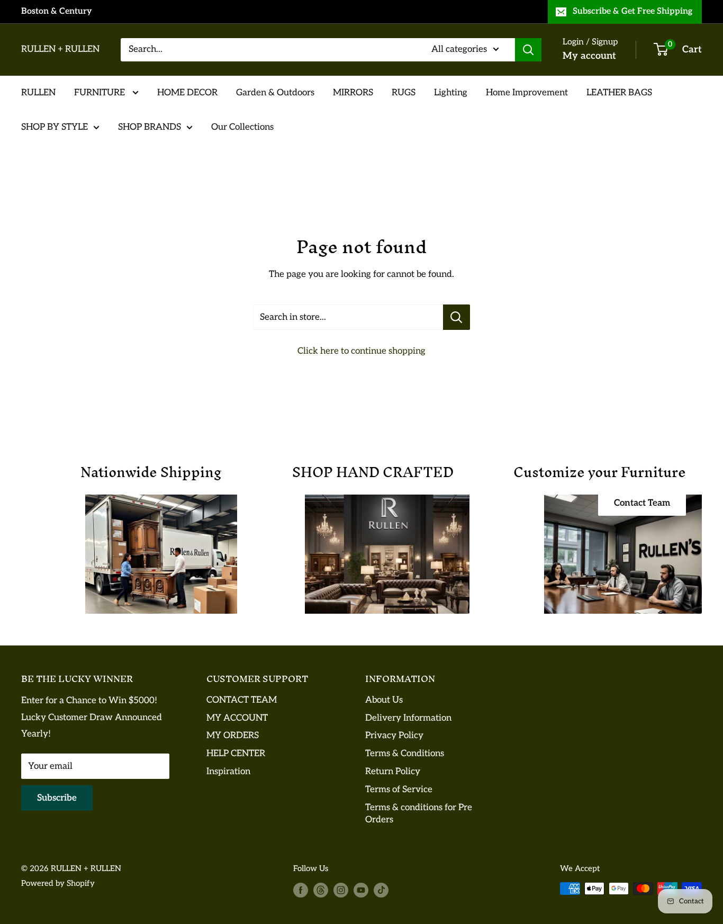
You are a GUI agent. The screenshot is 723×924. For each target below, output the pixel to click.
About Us (384, 700)
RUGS (403, 92)
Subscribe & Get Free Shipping (632, 11)
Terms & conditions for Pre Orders (418, 814)
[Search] (528, 49)
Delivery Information (408, 718)
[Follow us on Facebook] (300, 890)
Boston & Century (56, 11)
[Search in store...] (456, 317)
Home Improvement (527, 92)
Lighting (450, 92)
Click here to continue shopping (361, 351)
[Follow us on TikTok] (381, 890)
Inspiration (228, 771)
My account (589, 55)
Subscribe (57, 798)
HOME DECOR (187, 92)
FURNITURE (100, 92)
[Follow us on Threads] (320, 890)
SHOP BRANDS (149, 127)
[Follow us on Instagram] (340, 890)
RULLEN (38, 92)
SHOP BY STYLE (54, 127)
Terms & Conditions (404, 753)
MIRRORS (353, 92)
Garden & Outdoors (275, 92)
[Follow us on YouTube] (361, 890)
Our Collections (242, 127)
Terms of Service (398, 789)
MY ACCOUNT (237, 718)
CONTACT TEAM (241, 700)
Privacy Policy (394, 735)
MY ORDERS (232, 735)
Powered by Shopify (58, 883)
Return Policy (392, 771)
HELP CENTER (235, 753)
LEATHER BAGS (619, 92)
